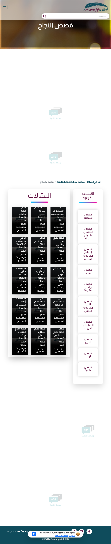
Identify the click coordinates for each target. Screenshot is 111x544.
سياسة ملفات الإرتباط (65, 536)
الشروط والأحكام (24, 531)
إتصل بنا (10, 531)
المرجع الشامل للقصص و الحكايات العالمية (79, 181)
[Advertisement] (55, 69)
